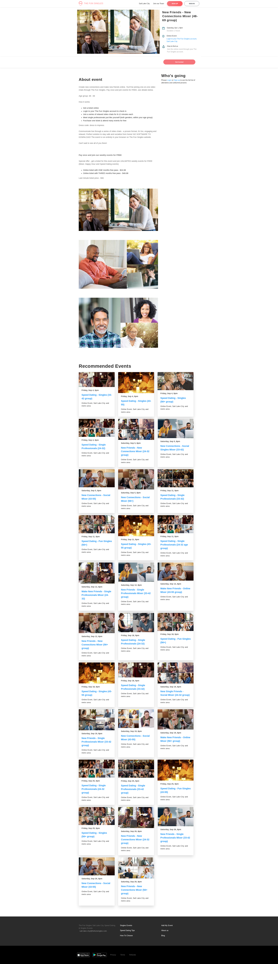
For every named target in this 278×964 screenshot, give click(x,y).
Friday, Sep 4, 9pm (90, 390)
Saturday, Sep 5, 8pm (131, 443)
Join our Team (158, 3)
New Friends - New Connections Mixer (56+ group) (95, 645)
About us (164, 930)
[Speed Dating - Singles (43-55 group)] (136, 525)
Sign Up (175, 3)
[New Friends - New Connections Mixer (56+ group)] (97, 623)
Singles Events (126, 925)
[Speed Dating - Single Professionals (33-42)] (176, 478)
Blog (163, 936)
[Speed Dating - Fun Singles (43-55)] (176, 770)
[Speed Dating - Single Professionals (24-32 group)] (97, 769)
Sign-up (177, 80)
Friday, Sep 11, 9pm (169, 490)
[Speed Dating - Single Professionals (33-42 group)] (136, 769)
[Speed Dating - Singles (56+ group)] (176, 381)
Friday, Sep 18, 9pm (130, 635)
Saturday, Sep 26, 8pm (131, 831)
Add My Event (167, 925)
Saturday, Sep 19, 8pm (170, 687)
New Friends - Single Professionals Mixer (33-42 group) (136, 593)
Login (169, 80)
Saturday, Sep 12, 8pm (92, 587)
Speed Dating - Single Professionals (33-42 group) (133, 789)
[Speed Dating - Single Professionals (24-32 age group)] (176, 524)
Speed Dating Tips (127, 930)
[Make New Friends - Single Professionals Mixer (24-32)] (97, 573)
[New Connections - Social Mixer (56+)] (136, 479)
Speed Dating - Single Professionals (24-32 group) (94, 789)
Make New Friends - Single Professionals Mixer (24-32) (96, 595)
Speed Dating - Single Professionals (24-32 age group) (174, 545)
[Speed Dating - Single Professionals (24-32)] (97, 428)
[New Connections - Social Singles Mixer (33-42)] (176, 428)
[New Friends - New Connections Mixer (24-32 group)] (136, 429)
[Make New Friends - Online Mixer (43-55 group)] (176, 572)
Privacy (113, 955)
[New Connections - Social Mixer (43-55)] (97, 478)
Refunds (132, 955)
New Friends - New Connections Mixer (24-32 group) (135, 451)
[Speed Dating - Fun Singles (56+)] (97, 524)
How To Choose (126, 936)
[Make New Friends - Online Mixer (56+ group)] (176, 719)
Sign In (192, 3)
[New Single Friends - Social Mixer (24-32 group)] (176, 672)
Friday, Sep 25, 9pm (91, 781)
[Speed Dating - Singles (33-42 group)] (97, 379)
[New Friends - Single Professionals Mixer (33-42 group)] (136, 572)
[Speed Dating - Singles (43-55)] (136, 382)
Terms (122, 955)
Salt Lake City (144, 3)
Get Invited (179, 62)
